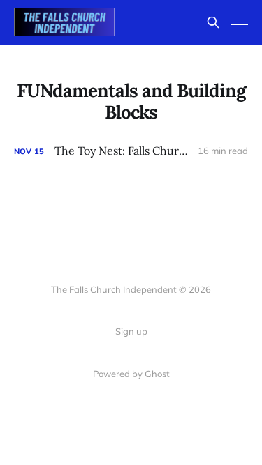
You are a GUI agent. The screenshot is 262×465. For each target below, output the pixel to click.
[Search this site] (213, 22)
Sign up (131, 331)
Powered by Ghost (131, 373)
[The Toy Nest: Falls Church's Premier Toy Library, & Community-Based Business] (131, 151)
